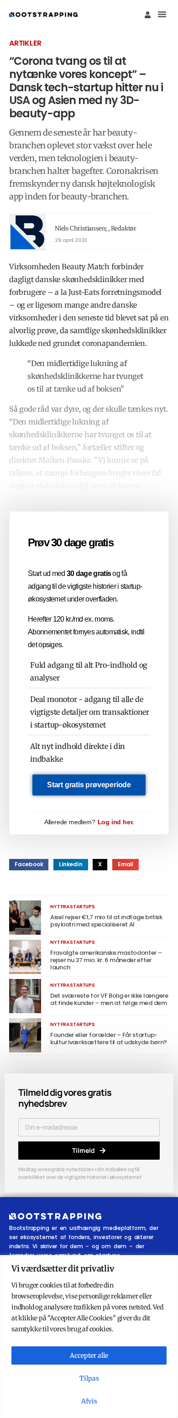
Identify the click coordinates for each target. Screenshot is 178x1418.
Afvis (89, 1401)
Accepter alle (89, 1355)
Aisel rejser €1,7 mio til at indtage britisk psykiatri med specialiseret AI (106, 921)
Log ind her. (116, 822)
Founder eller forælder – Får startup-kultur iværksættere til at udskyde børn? (108, 1038)
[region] (89, 1336)
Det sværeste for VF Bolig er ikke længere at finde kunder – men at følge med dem (109, 999)
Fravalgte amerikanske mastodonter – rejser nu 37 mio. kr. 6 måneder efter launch (106, 959)
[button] (162, 14)
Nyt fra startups (72, 906)
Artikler (25, 43)
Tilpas (89, 1378)
